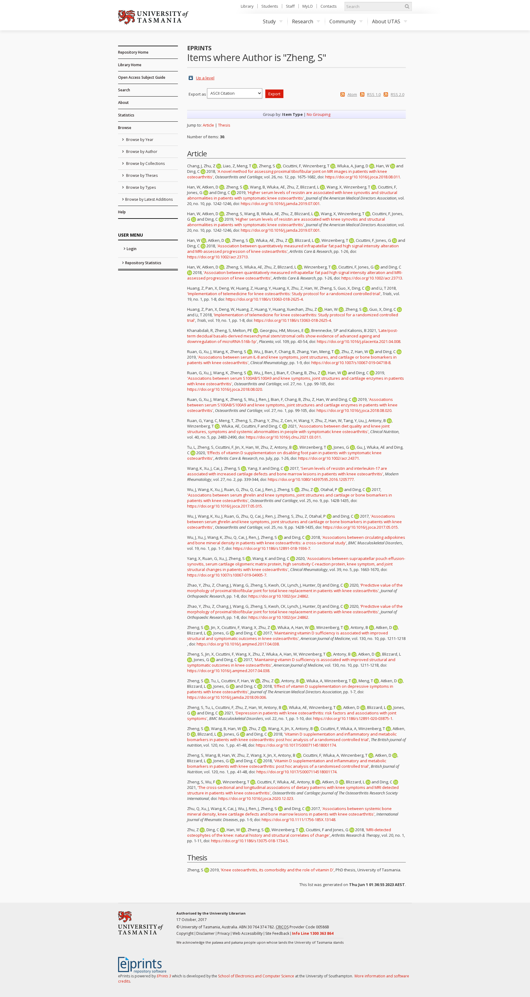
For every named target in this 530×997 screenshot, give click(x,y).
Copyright (185, 933)
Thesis (224, 125)
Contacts (329, 6)
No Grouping (318, 114)
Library (247, 6)
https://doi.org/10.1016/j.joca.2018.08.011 (362, 177)
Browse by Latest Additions (149, 199)
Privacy (223, 933)
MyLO (307, 6)
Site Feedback (277, 933)
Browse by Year (139, 139)
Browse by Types (140, 187)
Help (122, 212)
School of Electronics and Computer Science (256, 976)
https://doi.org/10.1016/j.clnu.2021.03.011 (283, 437)
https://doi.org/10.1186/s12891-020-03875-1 (352, 718)
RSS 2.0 (397, 94)
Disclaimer (205, 933)
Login (131, 248)
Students (269, 6)
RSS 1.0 (374, 94)
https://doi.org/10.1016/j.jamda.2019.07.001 (280, 203)
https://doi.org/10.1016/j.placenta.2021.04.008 (358, 341)
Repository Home (133, 52)
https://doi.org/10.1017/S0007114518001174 (296, 745)
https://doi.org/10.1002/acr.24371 (328, 458)
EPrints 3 (164, 976)
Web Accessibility (247, 933)
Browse (124, 127)
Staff (290, 6)
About (123, 102)
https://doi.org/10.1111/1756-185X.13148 (298, 819)
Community (342, 21)
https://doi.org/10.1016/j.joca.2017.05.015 (224, 506)
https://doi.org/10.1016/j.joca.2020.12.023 (255, 798)
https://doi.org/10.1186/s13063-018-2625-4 (264, 299)
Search (124, 90)
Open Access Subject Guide (141, 77)
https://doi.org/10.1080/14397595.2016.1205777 (311, 479)
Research (302, 21)
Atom (352, 94)
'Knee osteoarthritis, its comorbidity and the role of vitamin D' (277, 870)
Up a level (205, 78)
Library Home (129, 64)
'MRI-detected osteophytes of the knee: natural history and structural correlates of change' (289, 832)
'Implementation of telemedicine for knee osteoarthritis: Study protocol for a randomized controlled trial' (284, 293)
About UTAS (386, 21)
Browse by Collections (145, 163)
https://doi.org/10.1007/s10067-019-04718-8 (350, 362)
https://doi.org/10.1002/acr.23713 (217, 257)
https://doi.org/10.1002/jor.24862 (278, 596)
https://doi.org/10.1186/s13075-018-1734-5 (249, 840)
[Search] (407, 6)
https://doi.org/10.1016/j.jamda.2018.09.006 (226, 697)
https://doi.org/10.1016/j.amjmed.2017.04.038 (238, 644)
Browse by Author (141, 151)
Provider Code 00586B (302, 927)
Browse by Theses (141, 175)
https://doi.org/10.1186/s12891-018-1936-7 (271, 548)
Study (269, 21)
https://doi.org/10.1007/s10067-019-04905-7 (226, 575)
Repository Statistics (143, 262)
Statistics (126, 115)
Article (208, 125)
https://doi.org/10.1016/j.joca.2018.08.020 (224, 389)
